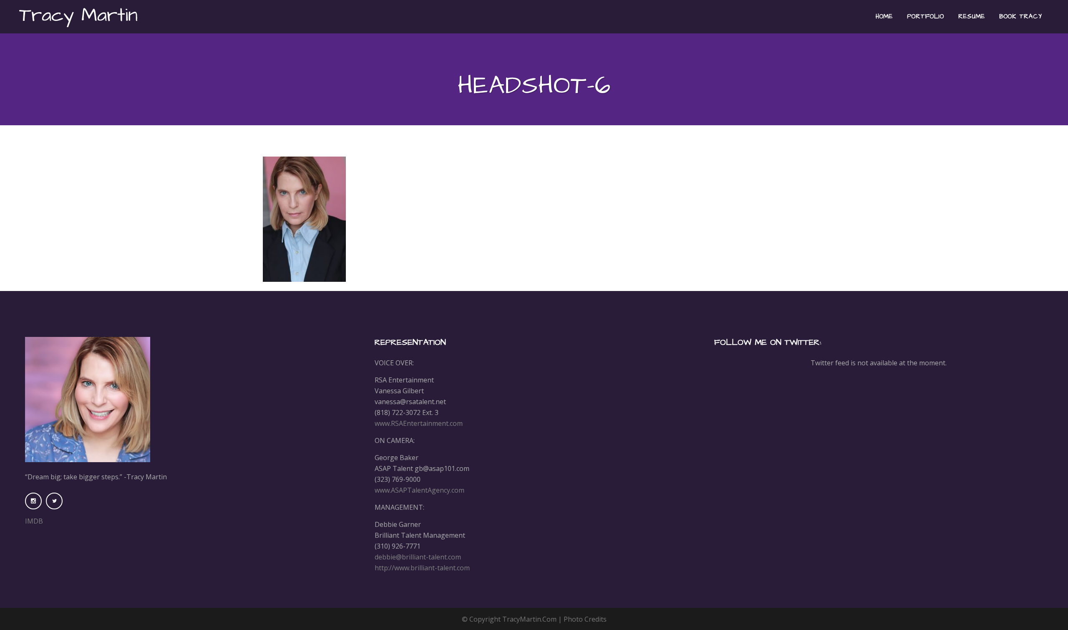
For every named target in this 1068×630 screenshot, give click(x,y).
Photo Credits (585, 619)
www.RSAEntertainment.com (419, 423)
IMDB (34, 521)
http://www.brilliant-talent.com (422, 567)
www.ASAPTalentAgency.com (419, 490)
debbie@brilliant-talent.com (418, 557)
